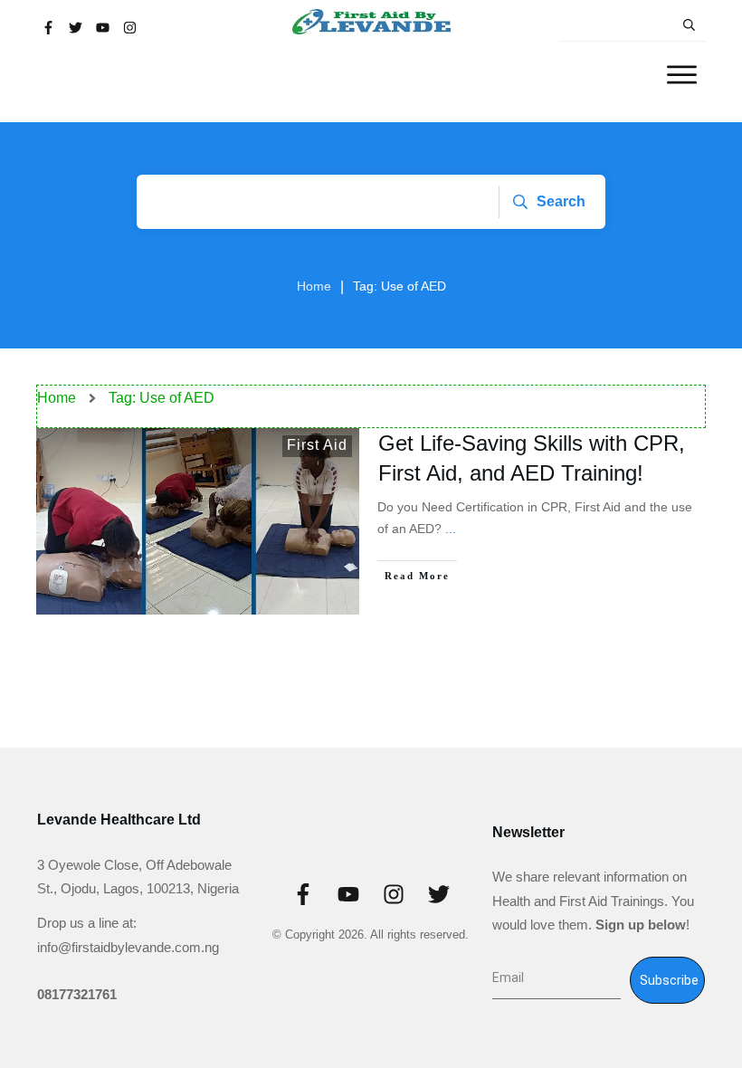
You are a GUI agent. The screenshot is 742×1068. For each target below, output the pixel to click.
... (450, 528)
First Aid (317, 445)
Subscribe (669, 980)
